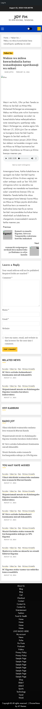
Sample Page (21, 658)
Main (19, 369)
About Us (21, 586)
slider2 (21, 685)
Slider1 (21, 682)
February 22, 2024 (23, 72)
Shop (21, 679)
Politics (21, 649)
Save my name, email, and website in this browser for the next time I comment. (21, 340)
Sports (21, 688)
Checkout (21, 598)
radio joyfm (9, 72)
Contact (21, 601)
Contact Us (21, 604)
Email (5, 319)
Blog (21, 589)
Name (5, 310)
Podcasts (21, 646)
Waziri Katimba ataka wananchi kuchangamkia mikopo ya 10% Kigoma (18, 534)
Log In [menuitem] (3, 3)
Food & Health (21, 616)
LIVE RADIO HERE (21, 631)
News (21, 637)
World (21, 697)
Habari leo (8, 53)
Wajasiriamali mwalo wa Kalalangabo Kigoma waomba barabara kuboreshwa (20, 392)
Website (6, 328)
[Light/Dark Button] (29, 29)
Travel (21, 695)
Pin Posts (21, 643)
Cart (21, 595)
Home (21, 619)
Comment (7, 277)
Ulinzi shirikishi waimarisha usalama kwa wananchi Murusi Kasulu (20, 478)
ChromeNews (34, 703)
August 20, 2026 (10, 540)
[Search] (34, 28)
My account (21, 634)
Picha (21, 640)
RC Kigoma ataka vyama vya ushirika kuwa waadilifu (20, 570)
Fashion (21, 613)
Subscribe (39, 28)
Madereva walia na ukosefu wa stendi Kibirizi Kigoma (20, 552)
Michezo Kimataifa (28, 369)
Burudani (5, 369)
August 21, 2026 (10, 378)
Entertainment (21, 610)
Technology (21, 691)
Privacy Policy (21, 652)
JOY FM (21, 17)
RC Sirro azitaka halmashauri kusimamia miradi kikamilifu (17, 373)
